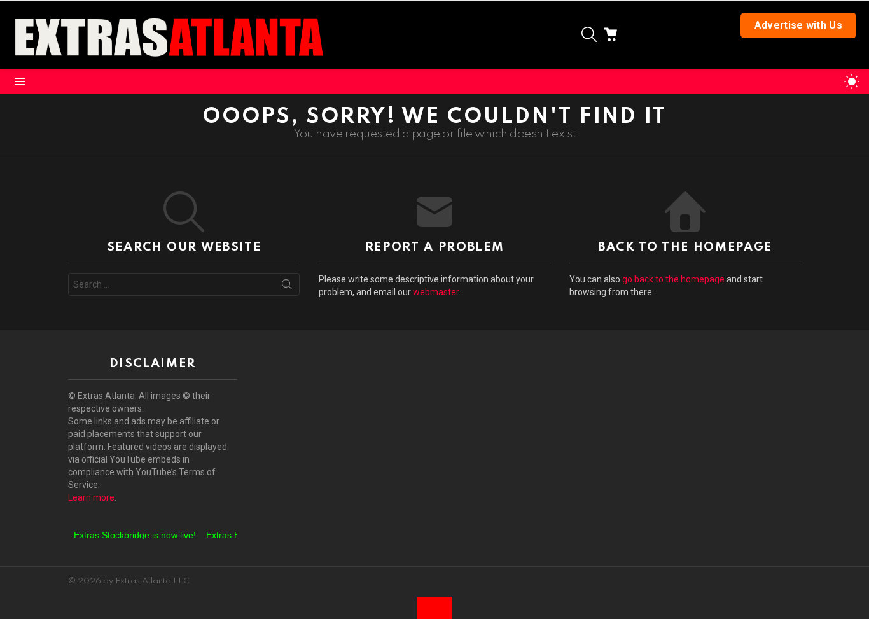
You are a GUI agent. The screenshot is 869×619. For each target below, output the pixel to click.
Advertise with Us (798, 25)
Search (287, 287)
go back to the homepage (673, 279)
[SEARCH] (589, 34)
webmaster (436, 292)
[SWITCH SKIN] (851, 81)
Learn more (91, 497)
